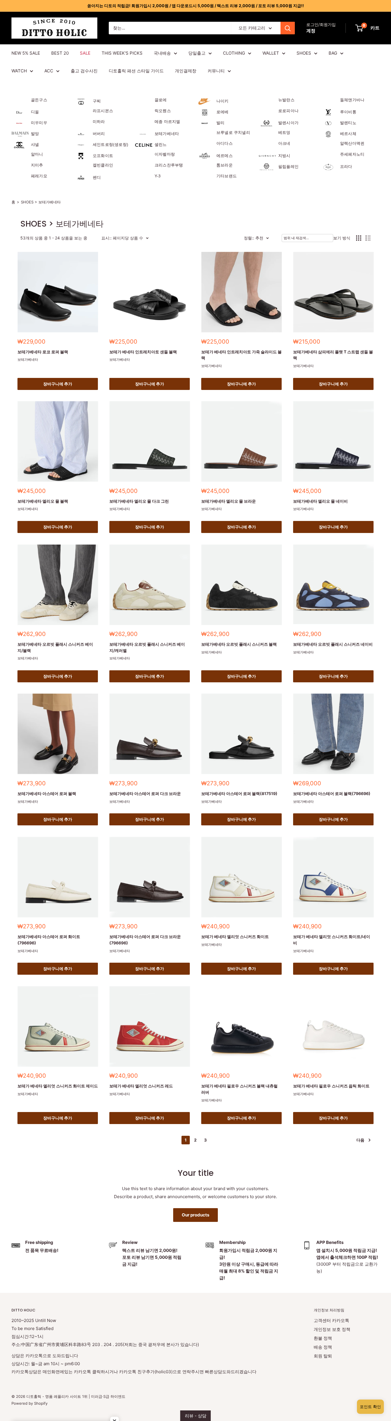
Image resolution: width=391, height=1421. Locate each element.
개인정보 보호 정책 (332, 1329)
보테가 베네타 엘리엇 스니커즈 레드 (141, 1085)
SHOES (304, 53)
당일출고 (197, 53)
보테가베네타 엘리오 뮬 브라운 (228, 501)
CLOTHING (234, 53)
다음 (360, 1139)
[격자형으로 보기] (358, 238)
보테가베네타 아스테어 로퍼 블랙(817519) (239, 793)
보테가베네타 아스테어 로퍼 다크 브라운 (145, 793)
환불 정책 (323, 1338)
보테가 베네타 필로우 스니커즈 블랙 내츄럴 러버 (239, 1089)
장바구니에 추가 (57, 383)
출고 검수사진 (84, 71)
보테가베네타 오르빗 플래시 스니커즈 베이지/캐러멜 (147, 647)
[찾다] (288, 28)
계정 (310, 30)
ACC (48, 71)
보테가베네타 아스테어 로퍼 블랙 (46, 793)
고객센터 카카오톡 (331, 1320)
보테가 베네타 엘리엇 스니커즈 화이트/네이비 (331, 939)
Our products (195, 1215)
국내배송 (162, 53)
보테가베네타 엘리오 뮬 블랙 (42, 501)
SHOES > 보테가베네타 (41, 202)
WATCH (19, 71)
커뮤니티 (216, 71)
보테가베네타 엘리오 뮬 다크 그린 (139, 501)
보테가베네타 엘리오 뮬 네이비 (320, 501)
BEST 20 (60, 53)
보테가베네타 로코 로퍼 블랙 (42, 351)
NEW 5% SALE (25, 53)
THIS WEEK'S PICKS (122, 53)
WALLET (270, 53)
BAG (333, 53)
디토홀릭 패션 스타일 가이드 (136, 71)
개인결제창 (185, 71)
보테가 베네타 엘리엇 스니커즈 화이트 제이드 (57, 1085)
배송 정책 (323, 1347)
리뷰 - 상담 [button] (195, 1415)
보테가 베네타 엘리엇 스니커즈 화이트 (235, 936)
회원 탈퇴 (323, 1356)
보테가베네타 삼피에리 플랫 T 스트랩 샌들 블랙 (333, 354)
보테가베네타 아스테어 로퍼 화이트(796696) (48, 939)
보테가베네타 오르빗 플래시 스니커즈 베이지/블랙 (55, 647)
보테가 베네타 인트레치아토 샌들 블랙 (143, 351)
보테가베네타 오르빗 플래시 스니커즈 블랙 (239, 644)
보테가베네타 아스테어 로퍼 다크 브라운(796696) (145, 939)
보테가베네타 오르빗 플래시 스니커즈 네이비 (333, 644)
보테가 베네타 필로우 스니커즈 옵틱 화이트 (331, 1085)
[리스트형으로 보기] (368, 238)
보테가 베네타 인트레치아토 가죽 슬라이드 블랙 (241, 354)
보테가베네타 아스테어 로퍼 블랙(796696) (331, 793)
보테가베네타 (27, 359)
